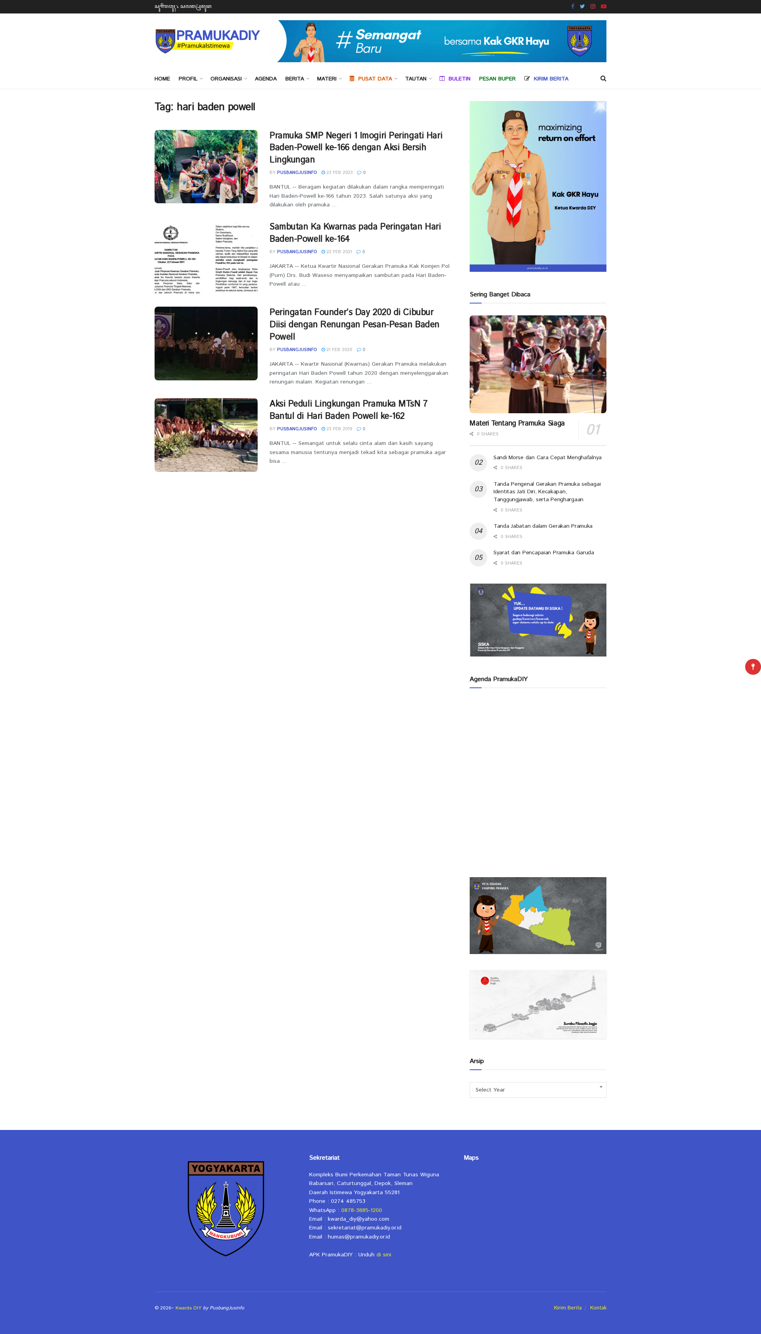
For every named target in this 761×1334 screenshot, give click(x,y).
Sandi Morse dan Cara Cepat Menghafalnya (547, 458)
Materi (327, 79)
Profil (188, 79)
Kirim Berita (568, 1308)
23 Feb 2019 (338, 429)
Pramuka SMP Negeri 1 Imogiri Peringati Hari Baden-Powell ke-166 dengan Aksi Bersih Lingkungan (356, 148)
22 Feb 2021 (338, 252)
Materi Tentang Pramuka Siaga (517, 423)
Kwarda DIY (188, 1308)
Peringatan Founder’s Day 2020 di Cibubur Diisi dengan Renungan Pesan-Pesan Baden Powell (355, 325)
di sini (384, 1255)
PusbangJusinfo (297, 173)
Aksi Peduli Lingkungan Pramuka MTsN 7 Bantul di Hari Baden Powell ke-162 (349, 410)
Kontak (598, 1308)
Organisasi (226, 79)
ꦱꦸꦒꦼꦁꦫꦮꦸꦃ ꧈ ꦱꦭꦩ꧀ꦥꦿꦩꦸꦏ (183, 6)
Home (162, 79)
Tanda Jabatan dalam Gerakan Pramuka (543, 526)
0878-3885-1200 (361, 1210)
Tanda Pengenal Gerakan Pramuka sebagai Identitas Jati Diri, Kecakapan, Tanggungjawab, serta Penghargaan (546, 492)
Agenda (266, 79)
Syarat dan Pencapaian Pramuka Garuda (543, 553)
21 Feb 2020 (338, 350)
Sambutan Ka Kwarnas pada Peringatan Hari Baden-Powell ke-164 (355, 233)
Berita (294, 79)
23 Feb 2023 (339, 173)
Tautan (415, 79)
